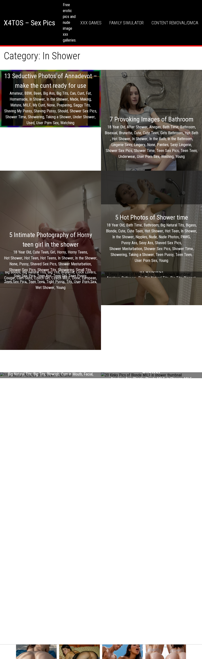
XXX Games (90, 22)
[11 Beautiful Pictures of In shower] (50, 375)
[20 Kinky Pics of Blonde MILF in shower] (151, 375)
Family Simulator (126, 22)
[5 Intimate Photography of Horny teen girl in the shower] (50, 260)
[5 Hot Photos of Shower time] (151, 238)
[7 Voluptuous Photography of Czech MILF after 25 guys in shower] (50, 277)
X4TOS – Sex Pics (29, 22)
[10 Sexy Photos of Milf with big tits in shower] (151, 274)
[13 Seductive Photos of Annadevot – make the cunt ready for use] (50, 98)
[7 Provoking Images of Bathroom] (151, 137)
